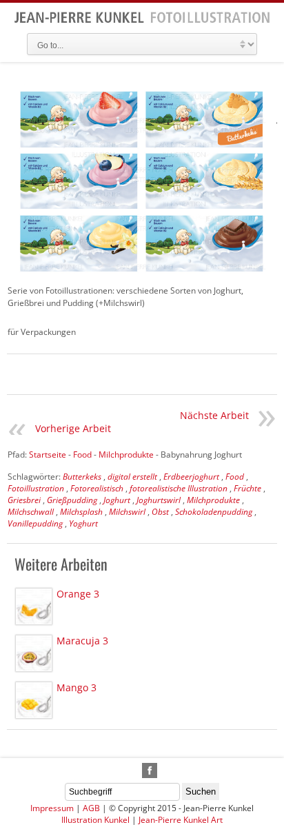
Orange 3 (78, 593)
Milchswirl (127, 512)
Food (234, 476)
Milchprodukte (213, 500)
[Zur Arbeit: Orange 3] (34, 606)
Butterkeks (82, 476)
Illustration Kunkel (95, 820)
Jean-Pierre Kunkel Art (181, 820)
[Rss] (133, 770)
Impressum (52, 808)
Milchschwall (31, 512)
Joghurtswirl (158, 500)
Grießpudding (72, 500)
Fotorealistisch (96, 488)
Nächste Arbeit (214, 415)
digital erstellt (132, 476)
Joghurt (116, 500)
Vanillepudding (35, 523)
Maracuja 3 (82, 640)
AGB (91, 808)
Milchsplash (81, 512)
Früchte (247, 488)
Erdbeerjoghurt (191, 476)
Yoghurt (83, 523)
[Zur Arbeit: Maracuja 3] (34, 653)
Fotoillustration (36, 488)
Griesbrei (24, 500)
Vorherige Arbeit (73, 428)
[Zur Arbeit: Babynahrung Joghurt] (142, 182)
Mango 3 (77, 687)
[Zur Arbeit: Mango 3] (34, 700)
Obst (160, 512)
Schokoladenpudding (213, 512)
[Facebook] (149, 770)
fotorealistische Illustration (178, 488)
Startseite (47, 454)
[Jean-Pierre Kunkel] (142, 20)
